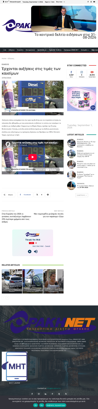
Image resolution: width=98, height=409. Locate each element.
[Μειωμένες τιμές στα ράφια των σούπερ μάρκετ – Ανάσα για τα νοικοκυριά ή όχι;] (53, 281)
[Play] (30, 251)
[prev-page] (3, 297)
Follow (82, 72)
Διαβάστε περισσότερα (56, 405)
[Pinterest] (52, 394)
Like (71, 72)
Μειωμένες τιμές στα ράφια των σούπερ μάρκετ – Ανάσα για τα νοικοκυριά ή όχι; (53, 289)
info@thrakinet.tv (54, 388)
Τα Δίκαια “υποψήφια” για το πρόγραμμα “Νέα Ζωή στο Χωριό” (85, 176)
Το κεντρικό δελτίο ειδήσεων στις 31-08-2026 (65, 36)
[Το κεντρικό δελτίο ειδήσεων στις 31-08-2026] (63, 19)
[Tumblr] (59, 394)
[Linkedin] (45, 394)
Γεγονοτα (80, 183)
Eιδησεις (11, 58)
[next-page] (7, 297)
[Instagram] (91, 1)
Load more (81, 195)
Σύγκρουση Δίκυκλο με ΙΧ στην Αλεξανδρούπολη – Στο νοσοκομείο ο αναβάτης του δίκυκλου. (12, 288)
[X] (65, 394)
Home (4, 58)
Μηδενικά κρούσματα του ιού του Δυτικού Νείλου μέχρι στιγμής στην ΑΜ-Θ (32, 289)
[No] (95, 402)
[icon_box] (60, 2)
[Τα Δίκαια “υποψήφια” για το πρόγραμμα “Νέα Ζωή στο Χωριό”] (71, 175)
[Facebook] (88, 1)
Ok (35, 405)
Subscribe (92, 72)
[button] (93, 50)
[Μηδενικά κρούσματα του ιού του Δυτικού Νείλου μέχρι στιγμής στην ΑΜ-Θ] (32, 281)
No (41, 405)
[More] (48, 194)
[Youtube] (94, 1)
